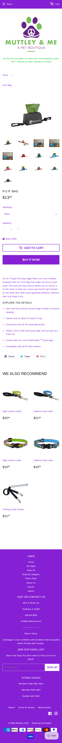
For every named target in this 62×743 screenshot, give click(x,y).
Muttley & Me (22, 723)
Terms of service (26, 707)
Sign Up (52, 667)
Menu (9, 4)
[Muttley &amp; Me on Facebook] (50, 714)
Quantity (7, 223)
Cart (57, 4)
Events (31, 587)
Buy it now (31, 259)
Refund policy (44, 707)
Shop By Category (31, 574)
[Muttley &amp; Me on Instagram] (56, 714)
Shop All (31, 570)
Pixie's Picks (31, 578)
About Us (31, 583)
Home (5, 75)
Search (31, 591)
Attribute (7, 207)
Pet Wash (31, 566)
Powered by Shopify (41, 723)
